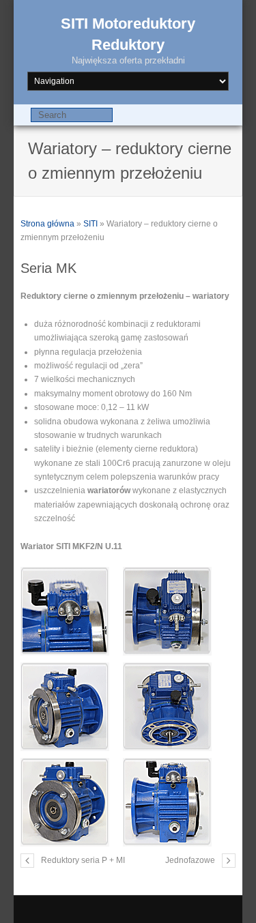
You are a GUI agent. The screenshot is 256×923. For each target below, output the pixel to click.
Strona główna (47, 224)
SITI (90, 224)
